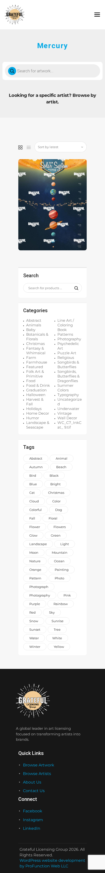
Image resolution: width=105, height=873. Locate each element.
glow (33, 535)
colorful (35, 510)
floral (53, 518)
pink (67, 595)
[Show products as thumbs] (20, 147)
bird (32, 475)
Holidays (34, 408)
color (56, 501)
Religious (65, 357)
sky (52, 612)
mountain (59, 552)
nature (35, 561)
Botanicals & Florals (37, 336)
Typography (68, 394)
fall (32, 518)
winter (34, 647)
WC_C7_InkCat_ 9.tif (69, 425)
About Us (32, 782)
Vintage (64, 413)
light (64, 544)
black (54, 475)
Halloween (35, 394)
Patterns (65, 334)
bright (55, 484)
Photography (69, 339)
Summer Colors (65, 387)
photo (59, 578)
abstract (35, 458)
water (34, 638)
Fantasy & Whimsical (35, 350)
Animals (33, 325)
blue (33, 484)
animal (61, 458)
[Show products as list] (29, 147)
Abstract (33, 320)
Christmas (35, 343)
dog (58, 510)
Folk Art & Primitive (35, 373)
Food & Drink (38, 385)
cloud (34, 501)
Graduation (36, 390)
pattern (35, 578)
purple (34, 604)
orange (35, 570)
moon (33, 552)
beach (61, 467)
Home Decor (37, 413)
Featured (34, 367)
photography (39, 595)
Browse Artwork (38, 765)
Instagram (33, 820)
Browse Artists (37, 773)
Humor (32, 418)
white (57, 638)
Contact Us (34, 790)
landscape (38, 544)
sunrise (57, 621)
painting (62, 570)
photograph (38, 587)
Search (75, 288)
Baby (30, 329)
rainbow (60, 604)
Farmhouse (36, 362)
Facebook (32, 811)
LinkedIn (31, 828)
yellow (59, 647)
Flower (34, 527)
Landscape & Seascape (37, 425)
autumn (36, 467)
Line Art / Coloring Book (65, 325)
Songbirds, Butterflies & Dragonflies (68, 376)
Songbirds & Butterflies (68, 364)
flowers (59, 527)
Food (30, 380)
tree (57, 629)
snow (33, 621)
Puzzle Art (66, 353)
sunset (34, 629)
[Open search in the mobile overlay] (52, 71)
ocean (59, 561)
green (56, 535)
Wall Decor (67, 418)
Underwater (68, 408)
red (32, 612)
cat (32, 493)
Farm (31, 357)
